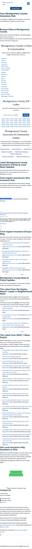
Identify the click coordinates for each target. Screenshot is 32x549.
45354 (3, 120)
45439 (12, 126)
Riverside (3, 82)
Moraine (3, 80)
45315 (7, 119)
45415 (15, 122)
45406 (28, 120)
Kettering (3, 62)
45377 (7, 120)
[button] (28, 3)
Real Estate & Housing (21, 152)
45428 (20, 124)
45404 (20, 120)
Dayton (3, 60)
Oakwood (4, 58)
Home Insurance (4, 149)
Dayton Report (10, 310)
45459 (28, 126)
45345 (28, 119)
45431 (28, 124)
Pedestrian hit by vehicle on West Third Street (15, 393)
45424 (11, 124)
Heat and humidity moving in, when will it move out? (16, 365)
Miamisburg (4, 66)
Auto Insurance (16, 149)
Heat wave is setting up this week (11, 356)
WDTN (8, 354)
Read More (3, 223)
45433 (7, 126)
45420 (3, 124)
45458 (24, 126)
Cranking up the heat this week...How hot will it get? (16, 429)
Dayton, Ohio (5, 527)
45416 (20, 122)
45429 (24, 124)
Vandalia (3, 72)
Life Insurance (28, 149)
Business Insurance (7, 152)
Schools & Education (16, 154)
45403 (15, 120)
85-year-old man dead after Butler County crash (15, 400)
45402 (11, 120)
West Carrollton (5, 68)
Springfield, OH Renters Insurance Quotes (13, 268)
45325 (15, 119)
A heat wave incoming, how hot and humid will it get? (16, 434)
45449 (20, 126)
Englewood (4, 74)
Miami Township (5, 94)
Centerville (4, 64)
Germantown (4, 88)
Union (2, 78)
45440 (16, 126)
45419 (28, 122)
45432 (3, 126)
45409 (3, 122)
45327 (20, 119)
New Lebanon (5, 90)
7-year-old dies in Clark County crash (12, 361)
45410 (7, 122)
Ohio (11, 518)
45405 (24, 120)
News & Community (8, 156)
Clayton (3, 76)
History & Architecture (23, 156)
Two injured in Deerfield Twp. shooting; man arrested (17, 406)
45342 (24, 119)
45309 (3, 119)
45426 (15, 124)
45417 (24, 122)
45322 (11, 119)
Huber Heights (5, 70)
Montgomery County (10, 525)
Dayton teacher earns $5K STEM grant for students (16, 378)
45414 (11, 122)
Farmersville (4, 92)
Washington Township (7, 96)
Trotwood (4, 84)
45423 (7, 124)
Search (26, 115)
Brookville (4, 86)
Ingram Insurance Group (12, 246)
